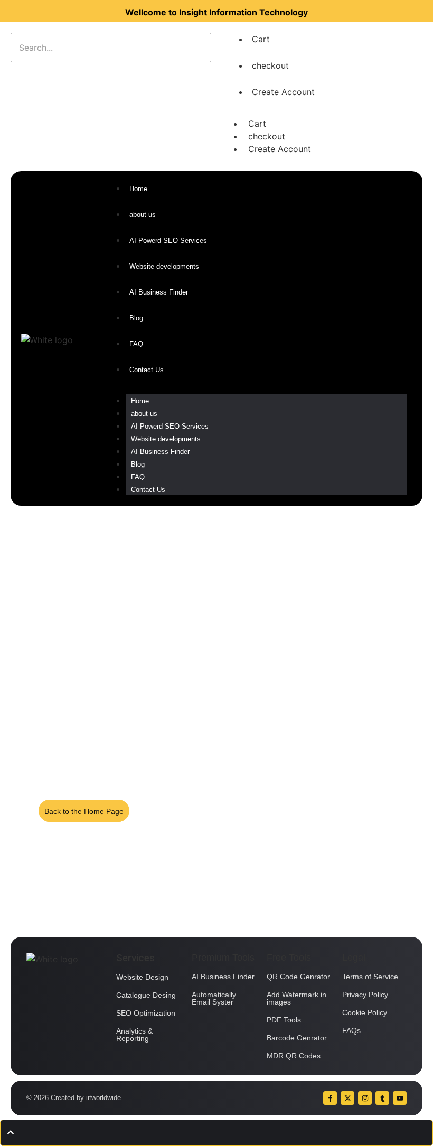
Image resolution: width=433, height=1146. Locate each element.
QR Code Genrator (298, 976)
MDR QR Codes (294, 1056)
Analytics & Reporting (134, 1035)
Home (140, 401)
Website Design (142, 977)
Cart (261, 39)
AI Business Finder (160, 452)
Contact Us (148, 490)
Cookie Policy (364, 1012)
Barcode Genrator (297, 1038)
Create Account (283, 92)
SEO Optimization (145, 1013)
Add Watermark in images (296, 998)
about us (144, 414)
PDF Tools (284, 1020)
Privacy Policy (365, 994)
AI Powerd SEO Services (170, 426)
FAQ (138, 477)
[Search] (44, 72)
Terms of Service (370, 976)
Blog (138, 464)
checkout (270, 65)
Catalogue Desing (146, 995)
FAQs (351, 1030)
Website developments (166, 439)
